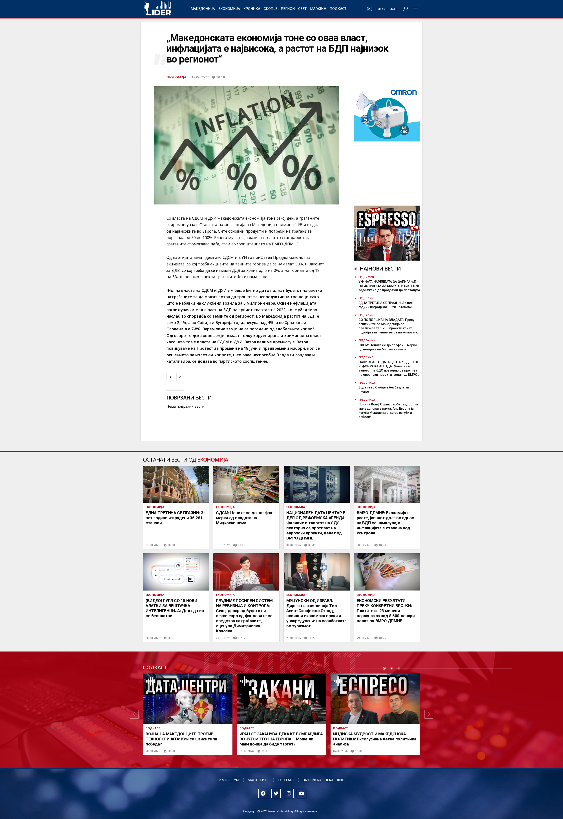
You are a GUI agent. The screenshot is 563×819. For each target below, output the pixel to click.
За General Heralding (323, 780)
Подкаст (338, 9)
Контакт (286, 780)
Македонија (203, 9)
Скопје (270, 9)
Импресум (229, 780)
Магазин (318, 9)
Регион (288, 9)
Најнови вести (380, 268)
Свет (302, 9)
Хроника (251, 9)
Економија (229, 9)
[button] (134, 714)
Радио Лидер (157, 9)
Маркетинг (258, 780)
